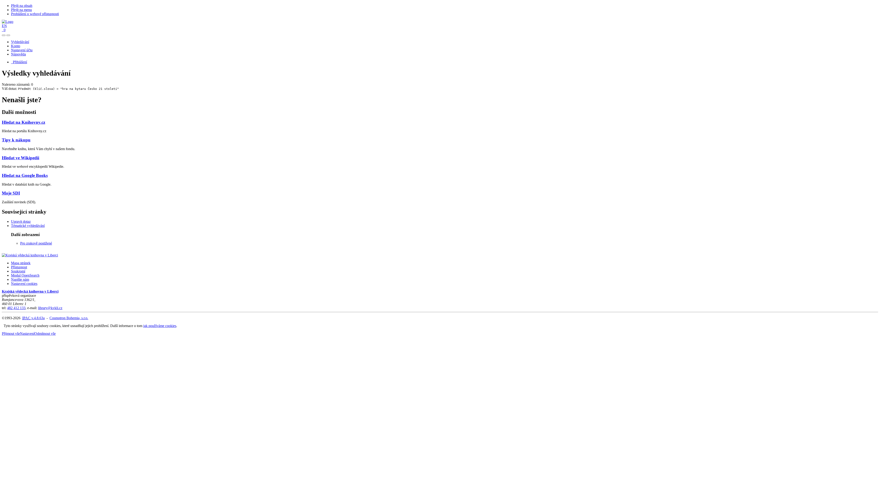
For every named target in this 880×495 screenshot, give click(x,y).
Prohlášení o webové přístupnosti (35, 14)
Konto (15, 46)
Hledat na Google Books (25, 175)
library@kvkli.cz (50, 308)
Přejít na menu (21, 10)
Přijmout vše (11, 334)
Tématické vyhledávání (28, 226)
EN (4, 26)
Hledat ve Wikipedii (20, 157)
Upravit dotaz (21, 221)
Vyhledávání (20, 42)
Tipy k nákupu (16, 140)
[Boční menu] (4, 35)
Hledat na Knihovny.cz (23, 122)
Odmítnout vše (45, 334)
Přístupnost (19, 267)
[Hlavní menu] (8, 35)
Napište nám (20, 279)
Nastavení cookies (24, 284)
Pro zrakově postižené (36, 243)
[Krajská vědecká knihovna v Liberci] (30, 255)
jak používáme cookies (159, 326)
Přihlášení (19, 62)
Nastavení (27, 334)
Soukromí (18, 271)
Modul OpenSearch (25, 275)
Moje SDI (11, 193)
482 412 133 (16, 308)
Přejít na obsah (21, 6)
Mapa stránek (20, 263)
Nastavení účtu (22, 50)
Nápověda (18, 54)
